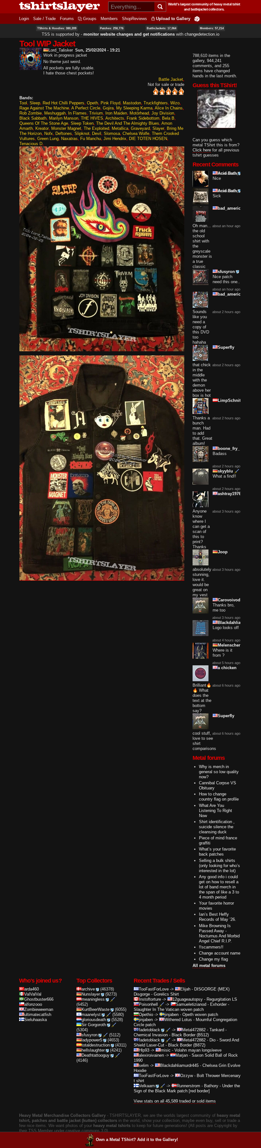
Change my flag (213, 959)
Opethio (146, 1014)
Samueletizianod (191, 1004)
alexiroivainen (151, 1055)
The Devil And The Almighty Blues (127, 123)
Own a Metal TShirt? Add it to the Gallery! (137, 1139)
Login (24, 18)
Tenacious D (30, 143)
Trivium (96, 113)
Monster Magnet (66, 128)
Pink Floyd (110, 103)
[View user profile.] (30, 67)
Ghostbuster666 (38, 999)
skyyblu (225, 471)
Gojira (108, 108)
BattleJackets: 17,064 (161, 28)
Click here (202, 150)
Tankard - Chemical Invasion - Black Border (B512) (180, 1032)
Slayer (158, 128)
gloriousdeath (93, 1019)
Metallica (120, 128)
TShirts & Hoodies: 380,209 (56, 28)
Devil (96, 133)
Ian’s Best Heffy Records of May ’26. (217, 917)
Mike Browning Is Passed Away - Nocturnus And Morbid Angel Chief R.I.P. (219, 933)
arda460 (31, 989)
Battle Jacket (171, 79)
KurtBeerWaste (95, 1009)
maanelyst (91, 1014)
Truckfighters (156, 103)
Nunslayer (90, 994)
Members (109, 18)
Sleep (35, 103)
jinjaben (172, 1014)
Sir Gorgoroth (93, 1024)
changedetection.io (202, 34)
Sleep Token (82, 123)
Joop (223, 552)
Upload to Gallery (173, 18)
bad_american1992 (236, 208)
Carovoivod (229, 600)
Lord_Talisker (60, 50)
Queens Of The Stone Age (43, 123)
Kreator (42, 128)
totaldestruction (95, 1045)
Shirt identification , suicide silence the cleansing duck (217, 826)
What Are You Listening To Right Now (215, 810)
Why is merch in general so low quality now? (219, 771)
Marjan (181, 1055)
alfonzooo (33, 1004)
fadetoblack (149, 1029)
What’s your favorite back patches (217, 852)
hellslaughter (93, 1050)
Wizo (175, 103)
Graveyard (140, 128)
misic (166, 1050)
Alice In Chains (169, 108)
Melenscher (229, 645)
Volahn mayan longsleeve (198, 1050)
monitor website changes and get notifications (129, 34)
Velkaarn (147, 1085)
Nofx (48, 133)
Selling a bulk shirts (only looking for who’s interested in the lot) (219, 865)
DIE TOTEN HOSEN (148, 138)
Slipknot (81, 133)
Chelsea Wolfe (136, 133)
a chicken (227, 667)
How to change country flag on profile (219, 797)
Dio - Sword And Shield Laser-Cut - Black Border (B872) (186, 1042)
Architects (114, 118)
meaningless (93, 999)
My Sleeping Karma (134, 108)
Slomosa (112, 133)
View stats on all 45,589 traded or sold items (175, 1101)
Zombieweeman (38, 1009)
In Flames (77, 113)
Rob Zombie (30, 113)
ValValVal (32, 994)
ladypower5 (91, 1040)
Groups (89, 18)
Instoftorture (150, 999)
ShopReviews (134, 18)
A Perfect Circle (85, 108)
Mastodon (132, 103)
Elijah (185, 989)
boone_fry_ (229, 448)
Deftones (63, 133)
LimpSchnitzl (231, 400)
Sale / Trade (44, 18)
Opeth (92, 103)
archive (88, 989)
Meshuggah (55, 113)
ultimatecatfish (37, 1014)
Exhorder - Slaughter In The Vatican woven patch (181, 1007)
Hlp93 (144, 1050)
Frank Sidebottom (143, 118)
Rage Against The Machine (44, 108)
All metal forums (209, 965)
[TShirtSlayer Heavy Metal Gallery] (61, 7)
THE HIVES (92, 118)
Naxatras (69, 138)
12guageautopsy (188, 999)
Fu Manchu (90, 138)
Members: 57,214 (212, 28)
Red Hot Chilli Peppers (63, 103)
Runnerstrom (188, 1085)
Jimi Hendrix (114, 138)
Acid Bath (227, 173)
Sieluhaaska (35, 1019)
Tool (23, 103)
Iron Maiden (116, 113)
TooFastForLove (154, 989)
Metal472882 (194, 1029)
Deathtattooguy (95, 1055)
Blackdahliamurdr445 (238, 622)
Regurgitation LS (222, 999)
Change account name (219, 953)
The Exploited (96, 128)
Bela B (168, 118)
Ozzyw (186, 1075)
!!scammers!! (211, 947)
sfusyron (226, 271)
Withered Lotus (178, 1019)
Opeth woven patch (200, 1014)
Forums (67, 18)
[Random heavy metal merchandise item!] (197, 18)
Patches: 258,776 (111, 28)
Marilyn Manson (63, 118)
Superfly (226, 347)
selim (144, 1065)
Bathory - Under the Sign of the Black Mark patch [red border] (187, 1088)
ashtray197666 (231, 493)
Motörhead (139, 113)
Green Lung (48, 138)
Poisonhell (148, 1004)
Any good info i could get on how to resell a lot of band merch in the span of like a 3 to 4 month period (219, 887)
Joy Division (163, 113)
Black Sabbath (32, 118)
